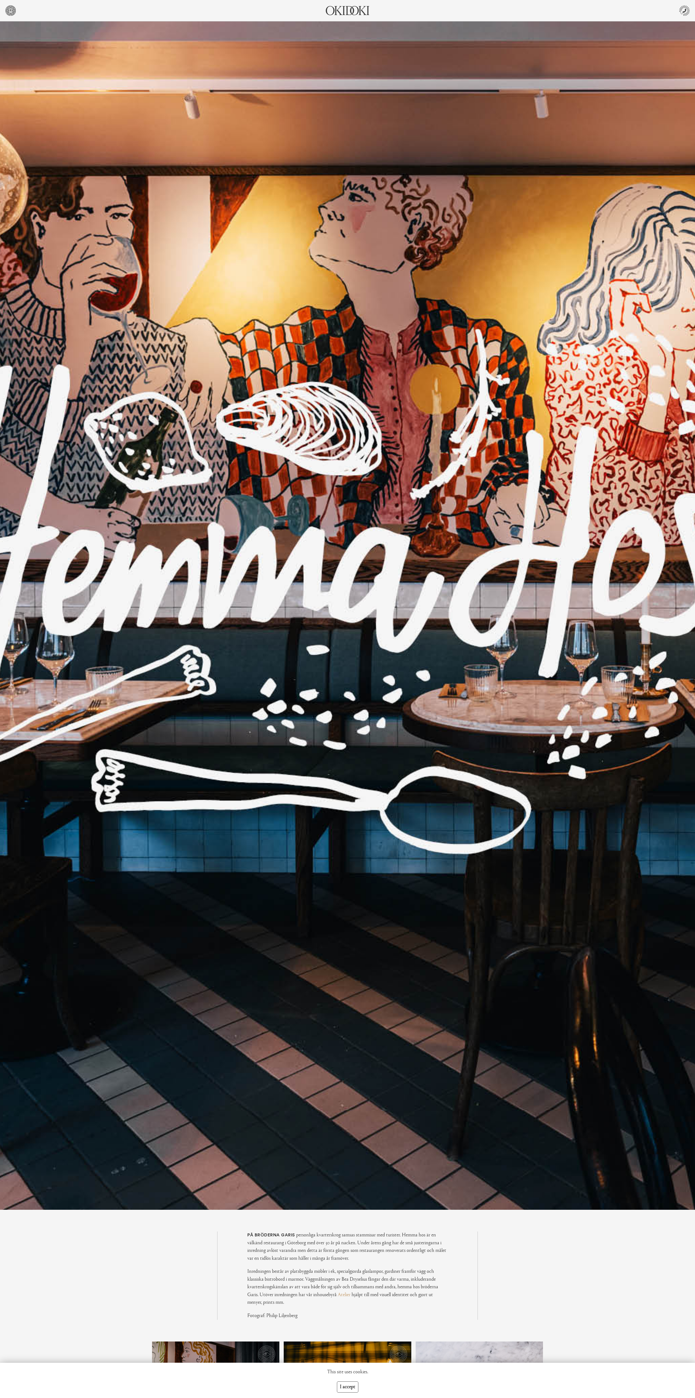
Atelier (344, 1295)
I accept (347, 1387)
